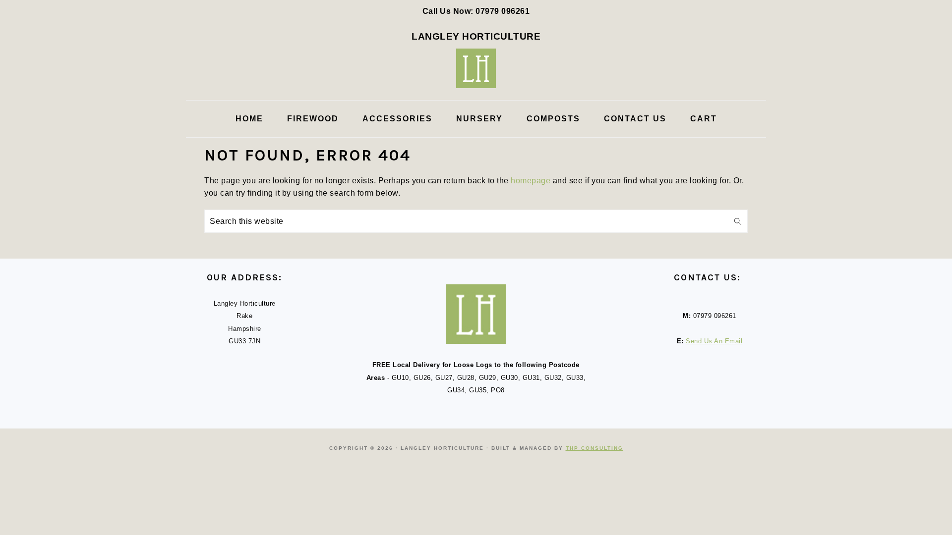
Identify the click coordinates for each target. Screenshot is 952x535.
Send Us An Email (714, 341)
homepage (530, 180)
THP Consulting (594, 448)
